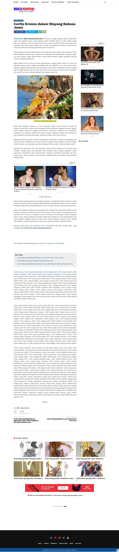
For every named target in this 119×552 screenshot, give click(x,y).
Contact (46, 543)
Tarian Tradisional (73, 2)
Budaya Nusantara (58, 550)
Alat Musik (24, 2)
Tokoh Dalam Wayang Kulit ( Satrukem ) (28, 478)
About (40, 543)
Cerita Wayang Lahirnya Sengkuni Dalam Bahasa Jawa (35, 261)
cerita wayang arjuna (69, 274)
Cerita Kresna (18, 39)
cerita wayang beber (65, 272)
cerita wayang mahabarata (51, 274)
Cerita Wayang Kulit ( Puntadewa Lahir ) (59, 478)
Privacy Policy (63, 543)
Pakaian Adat (34, 2)
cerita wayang (18, 272)
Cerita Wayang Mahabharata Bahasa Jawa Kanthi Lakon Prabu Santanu (40, 258)
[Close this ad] (118, 550)
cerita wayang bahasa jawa (33, 272)
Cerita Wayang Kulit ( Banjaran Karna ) (59, 459)
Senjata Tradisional (58, 2)
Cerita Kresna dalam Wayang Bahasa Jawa (44, 25)
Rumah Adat (45, 2)
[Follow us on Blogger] (68, 538)
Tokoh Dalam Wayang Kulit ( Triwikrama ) (90, 479)
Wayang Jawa (25, 408)
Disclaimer (54, 543)
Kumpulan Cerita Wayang (56, 243)
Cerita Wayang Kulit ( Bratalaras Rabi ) (28, 459)
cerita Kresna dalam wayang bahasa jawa (38, 228)
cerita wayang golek (34, 274)
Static (71, 543)
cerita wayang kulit (50, 272)
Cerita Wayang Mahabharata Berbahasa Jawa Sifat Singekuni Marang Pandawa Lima (45, 264)
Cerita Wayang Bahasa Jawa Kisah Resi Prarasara (61, 419)
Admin (22, 411)
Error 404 (78, 543)
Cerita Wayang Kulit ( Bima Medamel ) (90, 459)
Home (16, 2)
